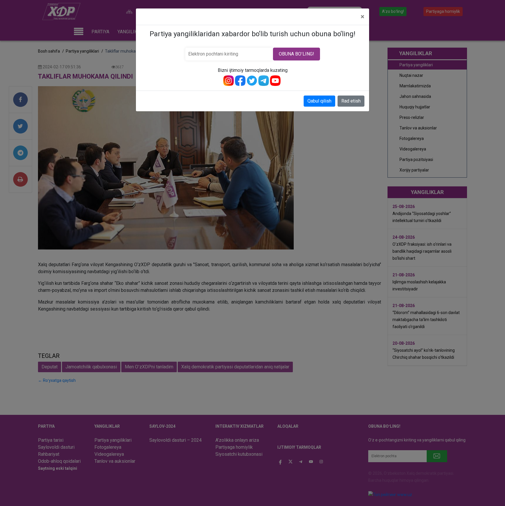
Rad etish (351, 101)
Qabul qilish (319, 101)
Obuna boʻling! (296, 54)
